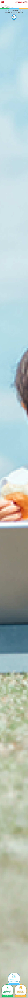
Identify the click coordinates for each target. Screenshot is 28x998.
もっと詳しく (7, 995)
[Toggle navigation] (26, 5)
